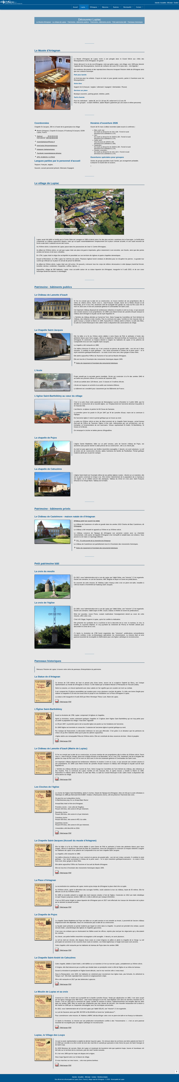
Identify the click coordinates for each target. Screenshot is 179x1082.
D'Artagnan (77, 526)
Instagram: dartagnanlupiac (46, 149)
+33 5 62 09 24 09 (52, 138)
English (176, 2)
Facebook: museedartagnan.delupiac (49, 153)
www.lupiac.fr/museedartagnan (47, 145)
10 (95, 233)
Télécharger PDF (64, 702)
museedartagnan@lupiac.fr (46, 142)
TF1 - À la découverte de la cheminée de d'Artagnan (93, 541)
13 (100, 233)
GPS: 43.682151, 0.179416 (46, 157)
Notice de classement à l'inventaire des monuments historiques (97, 363)
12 (98, 233)
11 (97, 233)
